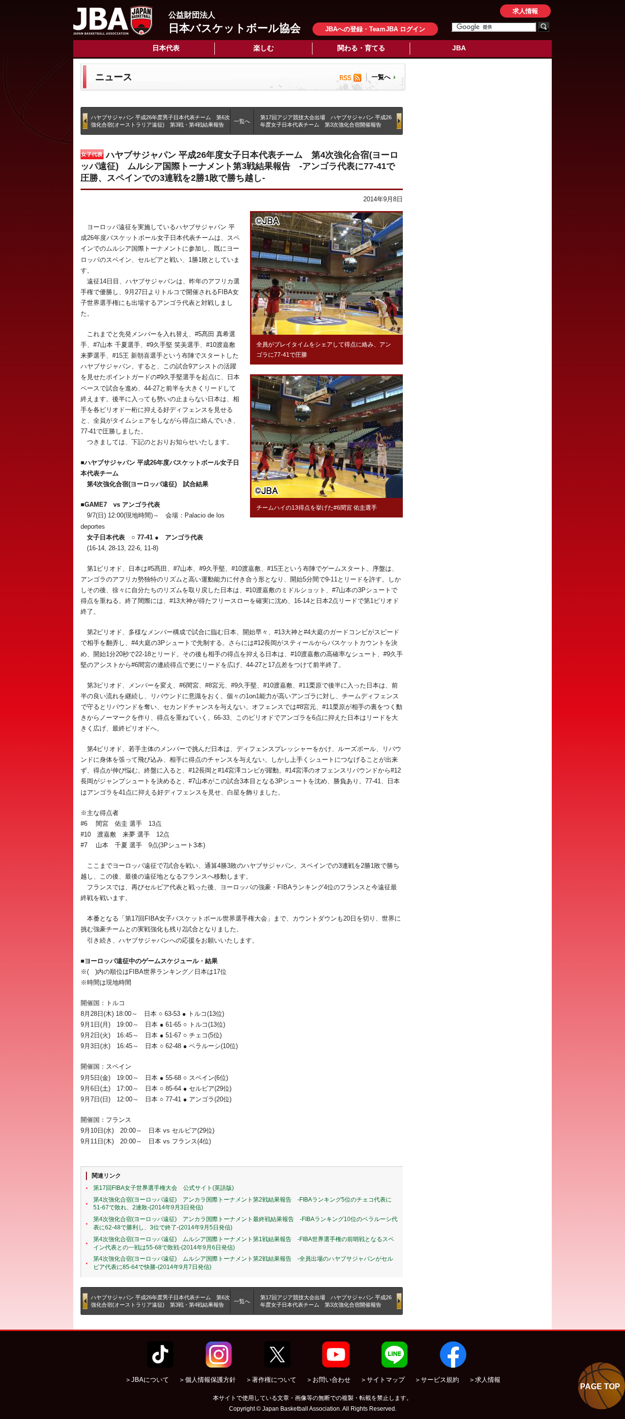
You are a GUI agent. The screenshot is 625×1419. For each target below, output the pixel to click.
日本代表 (166, 48)
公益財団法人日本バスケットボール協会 (112, 20)
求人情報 (525, 11)
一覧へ (381, 77)
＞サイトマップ (382, 1379)
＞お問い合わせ (328, 1379)
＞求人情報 (484, 1379)
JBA (459, 48)
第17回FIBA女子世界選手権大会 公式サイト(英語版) (163, 1187)
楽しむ (263, 48)
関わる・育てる (361, 48)
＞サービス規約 (437, 1379)
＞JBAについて (147, 1379)
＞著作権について (271, 1379)
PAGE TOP (600, 1386)
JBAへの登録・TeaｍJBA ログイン (375, 29)
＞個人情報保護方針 (207, 1379)
